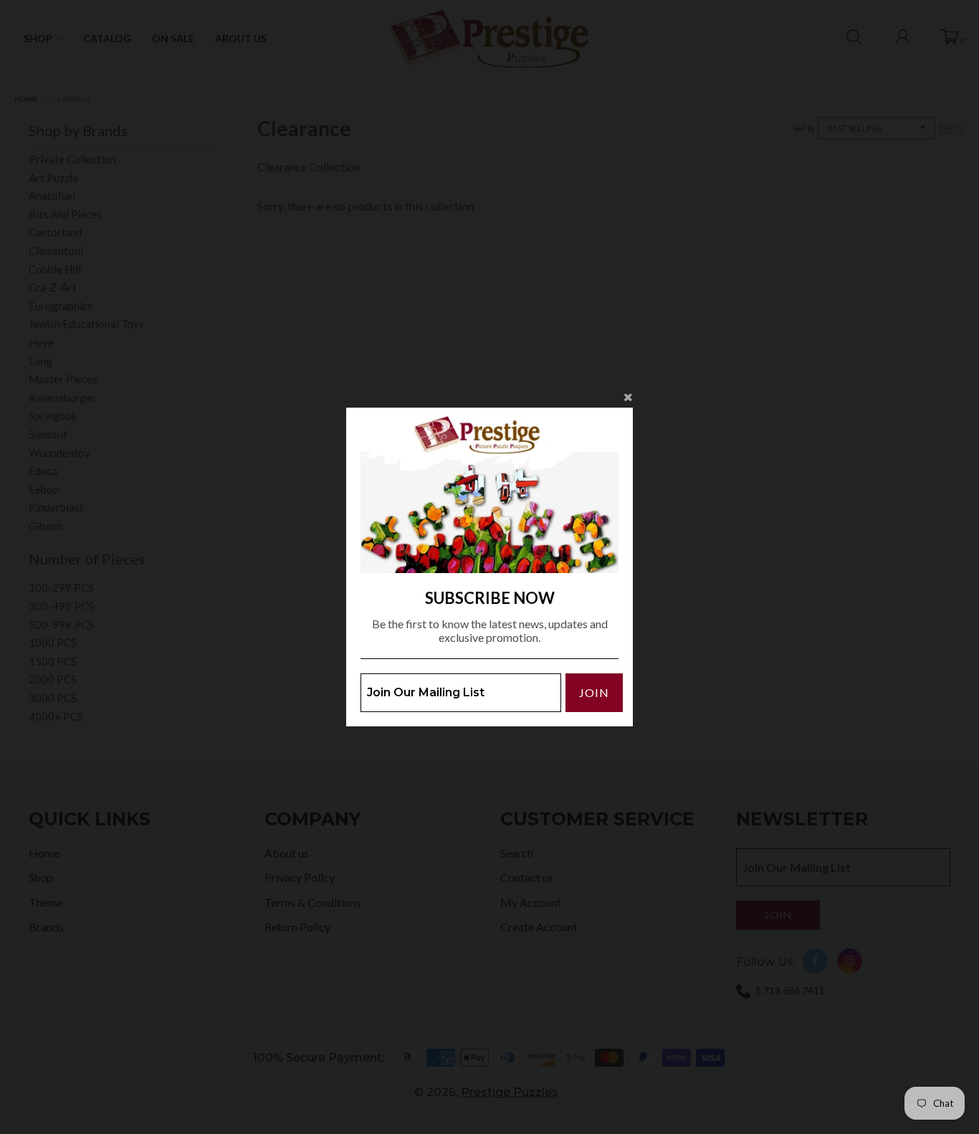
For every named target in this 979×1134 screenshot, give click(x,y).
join (594, 692)
